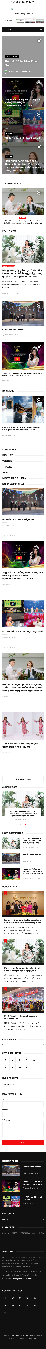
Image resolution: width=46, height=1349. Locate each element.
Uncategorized (12, 56)
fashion (5, 1045)
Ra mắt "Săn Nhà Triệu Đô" (13, 329)
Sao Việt (9, 95)
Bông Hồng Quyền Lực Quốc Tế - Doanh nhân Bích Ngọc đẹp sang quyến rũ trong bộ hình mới (22, 273)
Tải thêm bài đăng (23, 779)
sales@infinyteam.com (22, 1279)
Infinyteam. (32, 1338)
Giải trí (9, 156)
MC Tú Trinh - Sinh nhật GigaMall (22, 138)
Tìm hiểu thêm (7, 535)
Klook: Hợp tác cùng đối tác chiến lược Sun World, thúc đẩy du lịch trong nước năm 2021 (22, 922)
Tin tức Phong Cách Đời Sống (21, 1335)
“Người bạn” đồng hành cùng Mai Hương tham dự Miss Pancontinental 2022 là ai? (22, 102)
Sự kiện (9, 133)
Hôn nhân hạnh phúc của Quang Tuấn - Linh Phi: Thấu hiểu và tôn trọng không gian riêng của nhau (22, 687)
